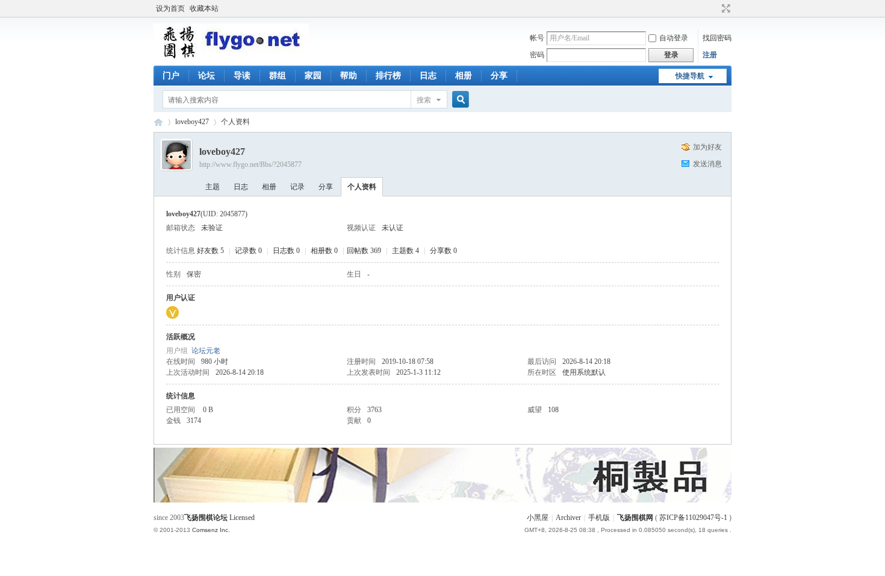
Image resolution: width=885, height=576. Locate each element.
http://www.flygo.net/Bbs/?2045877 (250, 164)
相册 (463, 75)
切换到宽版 (724, 8)
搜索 (424, 100)
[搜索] (458, 100)
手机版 (599, 517)
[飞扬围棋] (231, 57)
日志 (428, 75)
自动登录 (673, 38)
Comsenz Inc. (211, 530)
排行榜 (388, 75)
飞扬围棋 (158, 122)
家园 (313, 75)
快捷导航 (689, 76)
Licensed (242, 517)
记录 (297, 187)
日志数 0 (286, 250)
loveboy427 (192, 121)
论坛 (206, 75)
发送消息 (707, 164)
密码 (537, 55)
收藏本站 (204, 8)
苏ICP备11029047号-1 (693, 517)
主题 (212, 187)
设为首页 (170, 8)
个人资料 (361, 187)
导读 (242, 75)
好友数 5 (210, 250)
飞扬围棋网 (635, 517)
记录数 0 (248, 250)
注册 (710, 55)
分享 (499, 75)
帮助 (348, 75)
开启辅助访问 (715, 8)
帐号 (537, 38)
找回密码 (717, 38)
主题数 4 (405, 250)
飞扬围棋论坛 (206, 517)
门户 (171, 75)
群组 (277, 75)
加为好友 (707, 147)
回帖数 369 (364, 250)
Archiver (568, 517)
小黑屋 (537, 517)
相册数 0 (324, 250)
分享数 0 (443, 250)
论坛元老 (205, 350)
